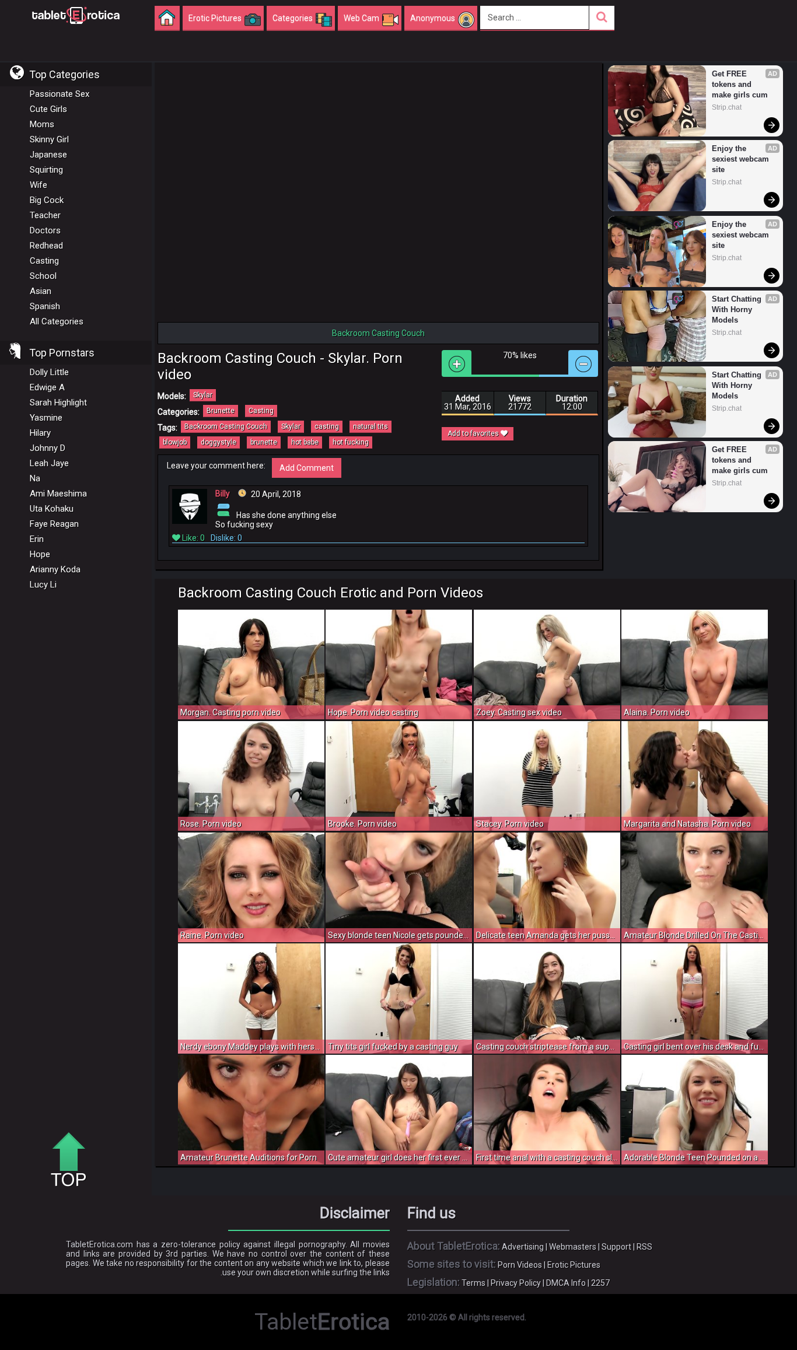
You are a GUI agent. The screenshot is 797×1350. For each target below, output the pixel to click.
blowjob (175, 442)
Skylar (202, 395)
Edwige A (47, 387)
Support (616, 1246)
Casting (44, 261)
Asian (40, 291)
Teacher (45, 215)
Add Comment (306, 468)
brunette (263, 442)
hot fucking (351, 442)
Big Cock (47, 200)
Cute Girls (48, 109)
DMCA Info (566, 1283)
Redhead (46, 245)
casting (326, 426)
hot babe (305, 442)
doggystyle (218, 442)
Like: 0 (192, 538)
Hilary (40, 433)
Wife (38, 185)
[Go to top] (73, 1160)
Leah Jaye (49, 463)
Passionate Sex (59, 94)
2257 (600, 1283)
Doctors (45, 230)
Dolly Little (49, 372)
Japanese (48, 154)
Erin (37, 539)
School (43, 276)
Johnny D (47, 448)
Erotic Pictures (573, 1264)
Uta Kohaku (52, 508)
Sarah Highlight (58, 402)
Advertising (523, 1246)
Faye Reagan (54, 524)
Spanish (45, 306)
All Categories (56, 321)
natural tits (370, 426)
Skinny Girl (49, 139)
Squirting (46, 170)
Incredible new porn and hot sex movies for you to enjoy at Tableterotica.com (76, 14)
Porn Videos (520, 1264)
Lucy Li (43, 584)
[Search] (601, 18)
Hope (40, 554)
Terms (473, 1283)
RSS (644, 1246)
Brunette (221, 411)
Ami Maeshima (58, 493)
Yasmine (46, 417)
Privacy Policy (516, 1283)
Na (35, 478)
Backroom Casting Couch (225, 426)
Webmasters (572, 1246)
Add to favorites (474, 433)
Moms (42, 124)
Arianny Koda (55, 569)
